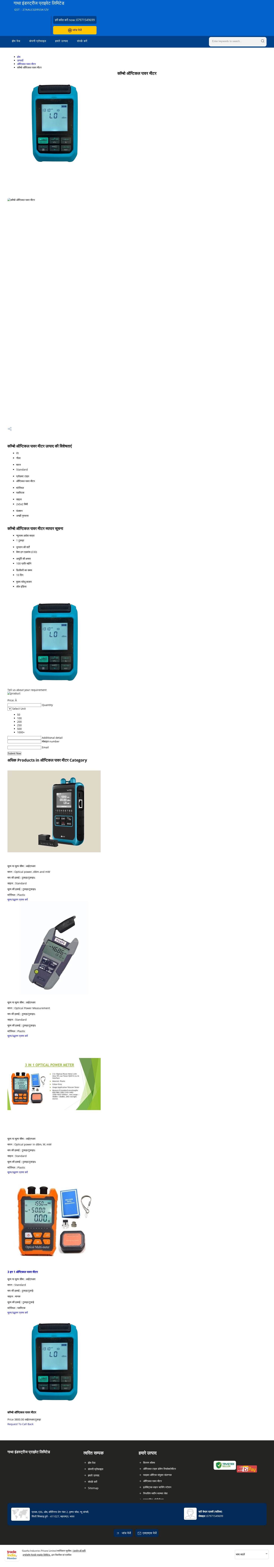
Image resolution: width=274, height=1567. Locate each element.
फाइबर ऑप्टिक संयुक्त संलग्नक (157, 1475)
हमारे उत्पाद (61, 41)
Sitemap (93, 1488)
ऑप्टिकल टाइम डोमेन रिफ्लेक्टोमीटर (159, 1468)
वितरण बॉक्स (149, 1462)
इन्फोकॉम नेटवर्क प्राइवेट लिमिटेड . (37, 1554)
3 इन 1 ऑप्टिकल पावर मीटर (22, 1272)
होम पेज (16, 41)
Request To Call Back (20, 1424)
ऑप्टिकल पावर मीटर (26, 64)
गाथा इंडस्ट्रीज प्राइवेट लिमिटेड (39, 5)
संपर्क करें (82, 41)
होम (18, 57)
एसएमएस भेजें (150, 1533)
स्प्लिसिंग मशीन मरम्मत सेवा (155, 1493)
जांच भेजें (77, 30)
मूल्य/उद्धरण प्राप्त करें (17, 899)
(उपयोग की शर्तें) (79, 1550)
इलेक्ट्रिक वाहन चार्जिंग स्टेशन (157, 1487)
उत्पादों (20, 60)
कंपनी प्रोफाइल (37, 41)
